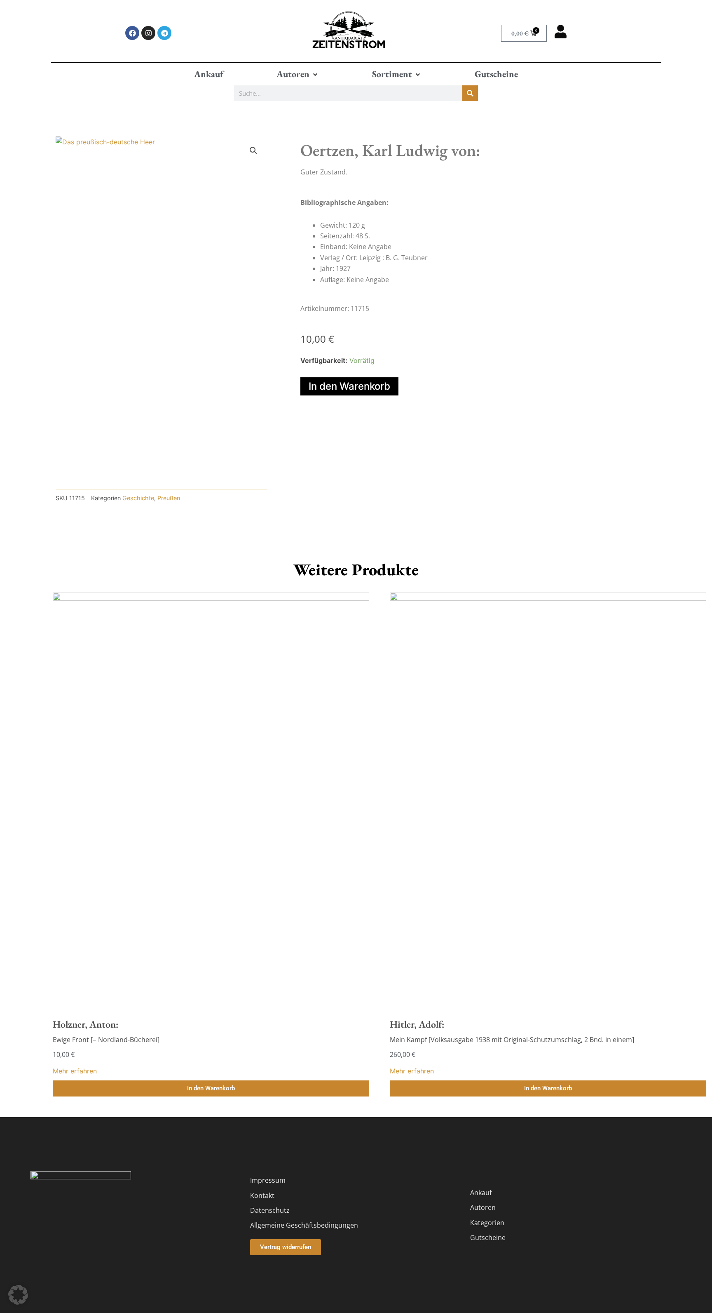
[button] (298, 74)
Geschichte (138, 497)
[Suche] (470, 93)
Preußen (168, 497)
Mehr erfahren (75, 1071)
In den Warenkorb (349, 386)
